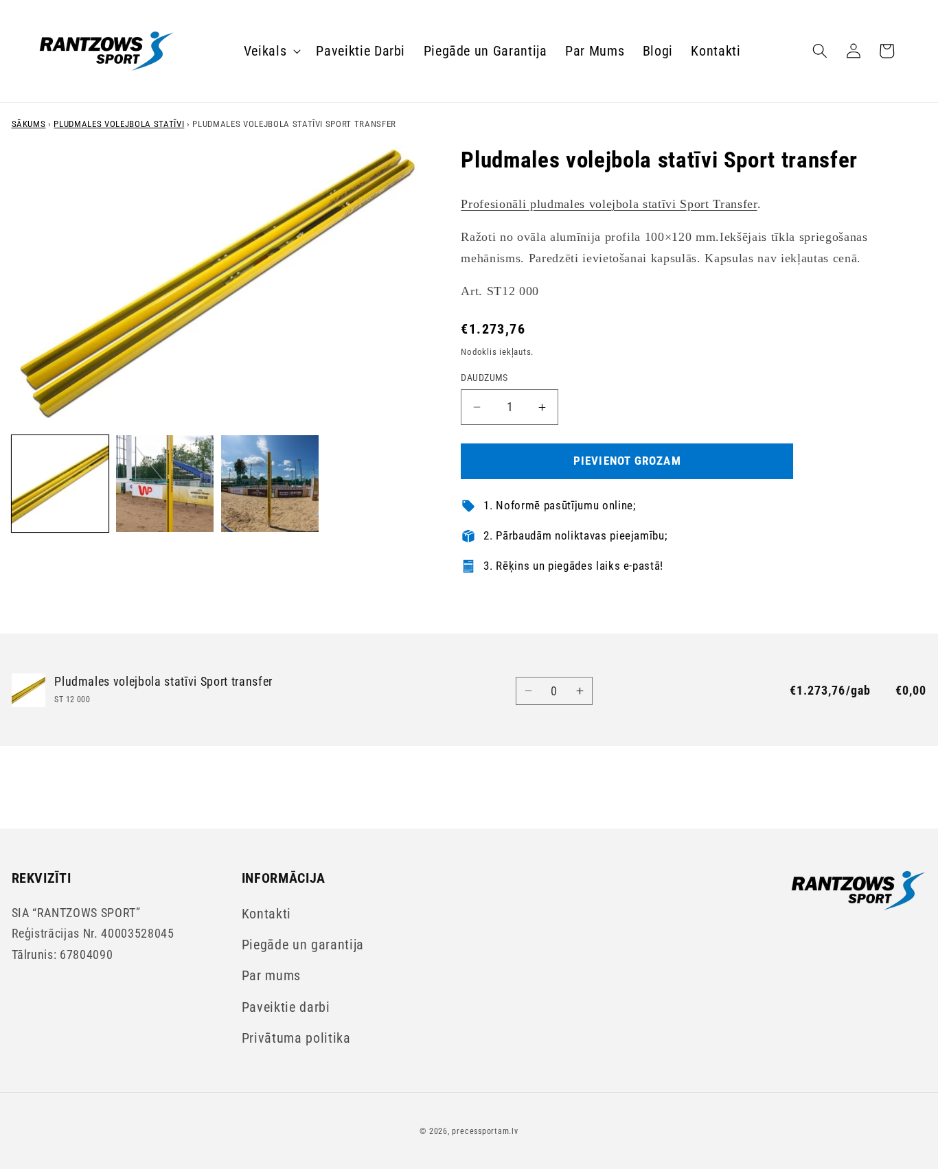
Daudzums (484, 377)
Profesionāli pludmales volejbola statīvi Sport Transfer (609, 204)
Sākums (29, 124)
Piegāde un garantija (303, 945)
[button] (271, 51)
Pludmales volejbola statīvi (119, 124)
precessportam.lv (485, 1131)
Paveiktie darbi (286, 1007)
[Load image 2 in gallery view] (165, 484)
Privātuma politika (296, 1038)
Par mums (271, 976)
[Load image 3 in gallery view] (270, 484)
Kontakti (266, 914)
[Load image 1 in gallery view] (60, 484)
